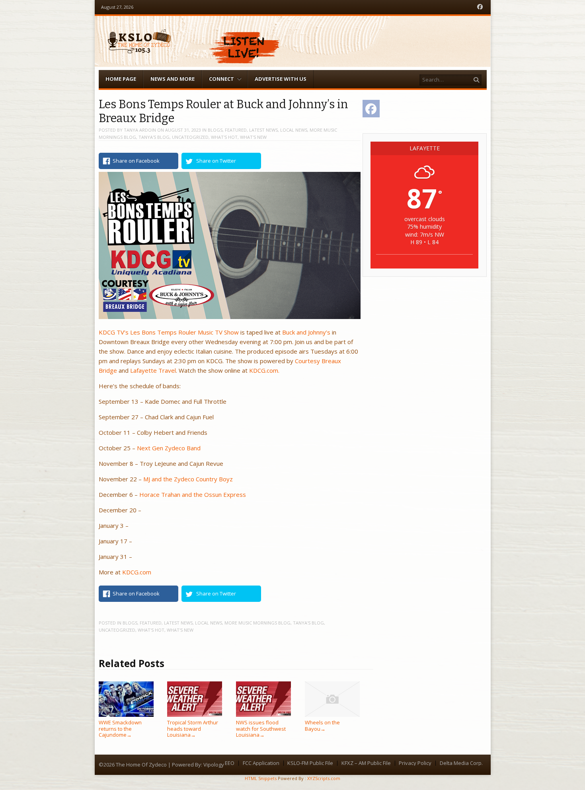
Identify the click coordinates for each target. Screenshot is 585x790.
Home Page (120, 78)
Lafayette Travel (153, 370)
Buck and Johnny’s (306, 332)
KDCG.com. (264, 370)
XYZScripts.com (323, 778)
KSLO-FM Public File (310, 763)
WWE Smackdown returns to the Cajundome (120, 728)
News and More (172, 78)
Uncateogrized (190, 137)
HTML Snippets (261, 778)
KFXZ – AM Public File (366, 763)
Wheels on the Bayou (322, 725)
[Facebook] (480, 7)
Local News (293, 130)
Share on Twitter (216, 160)
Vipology (213, 764)
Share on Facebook (136, 160)
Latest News (263, 130)
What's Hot (224, 137)
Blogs (215, 130)
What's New (253, 137)
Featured (236, 130)
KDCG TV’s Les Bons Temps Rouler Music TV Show (169, 332)
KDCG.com (136, 572)
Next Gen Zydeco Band (169, 448)
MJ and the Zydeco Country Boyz (188, 479)
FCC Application (261, 763)
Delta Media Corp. (461, 763)
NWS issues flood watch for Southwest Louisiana (261, 728)
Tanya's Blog (154, 137)
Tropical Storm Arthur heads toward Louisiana (192, 728)
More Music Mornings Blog (257, 623)
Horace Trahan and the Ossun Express (192, 494)
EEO (229, 763)
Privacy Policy (415, 763)
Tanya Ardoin (140, 130)
